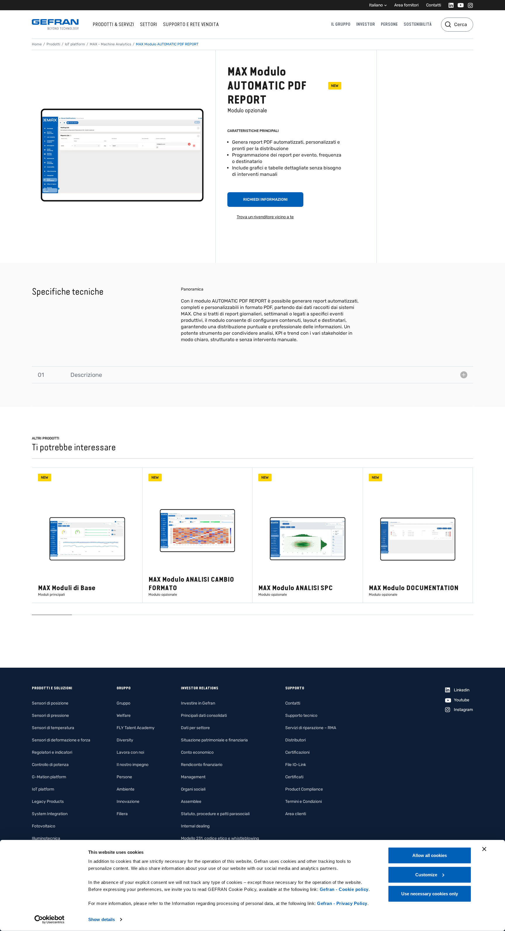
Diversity (125, 740)
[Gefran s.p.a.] (55, 24)
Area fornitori (406, 5)
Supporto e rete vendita (191, 24)
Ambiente (125, 789)
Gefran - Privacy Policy (342, 903)
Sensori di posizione (50, 703)
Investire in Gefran (198, 703)
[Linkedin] (449, 5)
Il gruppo (340, 24)
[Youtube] (459, 5)
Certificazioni (297, 752)
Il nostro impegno (132, 764)
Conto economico (197, 752)
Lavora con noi (130, 752)
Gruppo (123, 703)
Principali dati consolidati (204, 715)
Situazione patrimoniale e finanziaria (214, 740)
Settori (148, 24)
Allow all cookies (429, 855)
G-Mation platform (49, 776)
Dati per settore (195, 727)
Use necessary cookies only (429, 893)
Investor (365, 24)
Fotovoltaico (43, 826)
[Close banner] (484, 849)
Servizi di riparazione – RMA (310, 727)
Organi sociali (193, 789)
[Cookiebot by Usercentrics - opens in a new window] (49, 919)
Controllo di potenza (50, 764)
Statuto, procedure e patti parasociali (215, 813)
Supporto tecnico (301, 715)
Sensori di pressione (50, 715)
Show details (101, 919)
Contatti (433, 5)
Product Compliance (304, 789)
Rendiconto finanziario (201, 764)
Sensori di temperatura (53, 727)
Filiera (122, 813)
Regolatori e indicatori (52, 752)
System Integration (50, 813)
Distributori (295, 740)
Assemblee (191, 801)
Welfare (124, 715)
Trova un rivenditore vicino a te (265, 216)
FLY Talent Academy (136, 727)
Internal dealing (195, 826)
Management (193, 776)
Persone (389, 24)
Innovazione (128, 801)
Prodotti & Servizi (113, 24)
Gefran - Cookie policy (344, 889)
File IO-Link (295, 764)
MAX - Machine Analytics (110, 44)
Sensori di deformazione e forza (61, 740)
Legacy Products (48, 801)
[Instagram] (468, 5)
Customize (426, 874)
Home (37, 44)
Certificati (294, 776)
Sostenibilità (418, 24)
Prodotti (53, 44)
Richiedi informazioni (265, 199)
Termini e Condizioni (303, 801)
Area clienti (295, 813)
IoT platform (75, 44)
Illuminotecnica (46, 838)
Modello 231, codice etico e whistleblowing (220, 838)
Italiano (376, 5)
